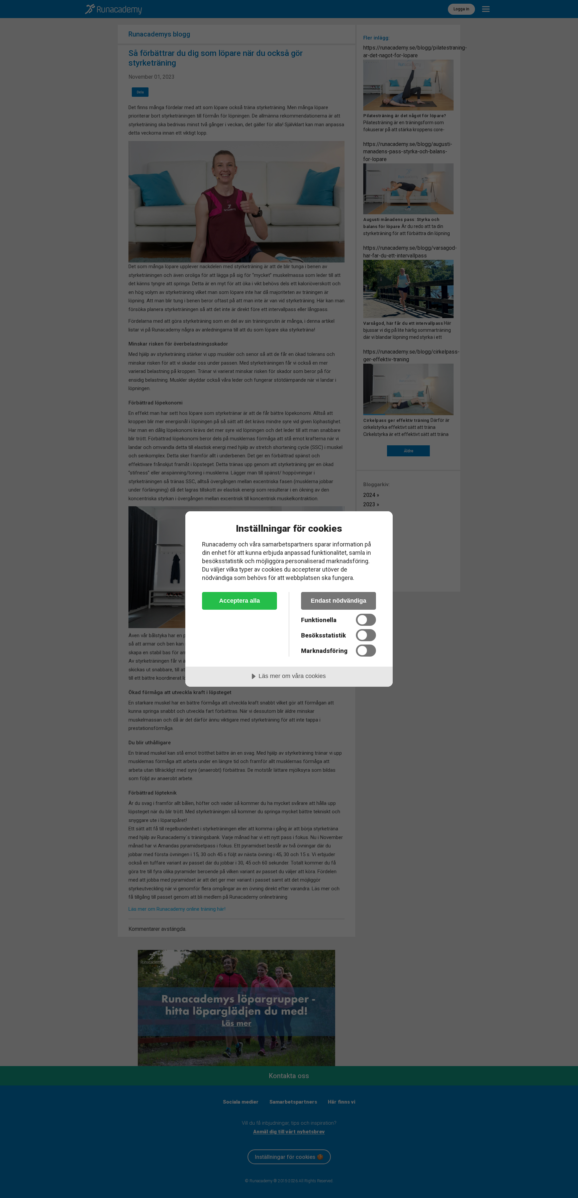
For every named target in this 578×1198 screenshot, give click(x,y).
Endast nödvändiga (338, 600)
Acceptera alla (239, 600)
